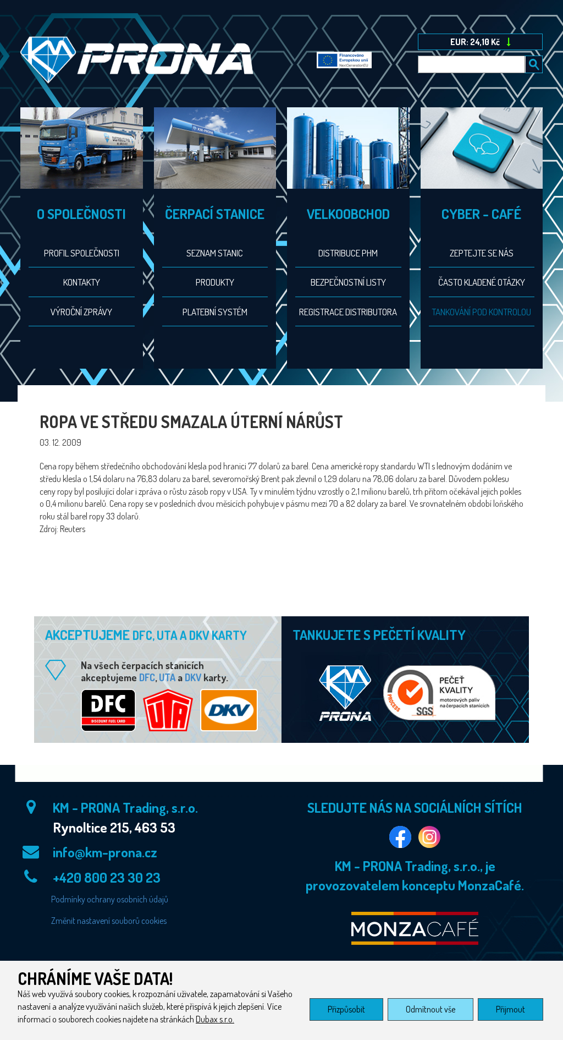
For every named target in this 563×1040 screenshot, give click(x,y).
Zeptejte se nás (482, 253)
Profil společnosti (81, 253)
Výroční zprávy (81, 312)
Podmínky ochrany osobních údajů (109, 899)
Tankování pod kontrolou (481, 312)
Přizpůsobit (346, 1009)
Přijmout (510, 1009)
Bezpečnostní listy (348, 282)
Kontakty (81, 282)
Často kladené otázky (481, 282)
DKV (193, 677)
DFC (147, 677)
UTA (167, 677)
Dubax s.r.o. (215, 1019)
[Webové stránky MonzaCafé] (414, 928)
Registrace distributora (348, 312)
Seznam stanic (214, 253)
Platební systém (215, 312)
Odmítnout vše (430, 1009)
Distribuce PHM (348, 253)
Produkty (215, 282)
